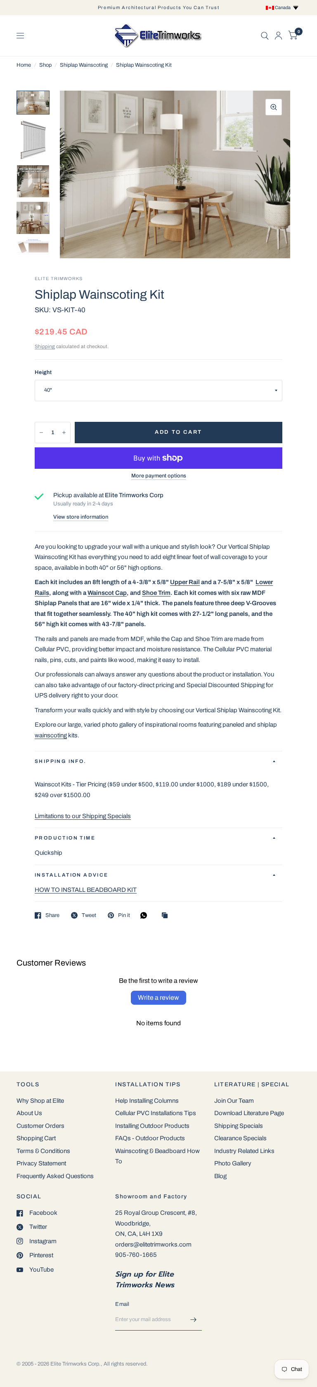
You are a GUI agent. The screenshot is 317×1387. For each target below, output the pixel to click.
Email (122, 1304)
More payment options (158, 476)
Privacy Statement (41, 1163)
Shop (45, 65)
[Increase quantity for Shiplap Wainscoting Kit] (64, 432)
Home (24, 65)
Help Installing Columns (147, 1100)
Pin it (124, 915)
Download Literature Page (249, 1113)
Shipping (45, 346)
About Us (29, 1113)
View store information (80, 517)
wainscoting (51, 735)
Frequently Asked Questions (55, 1176)
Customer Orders (40, 1126)
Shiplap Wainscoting (84, 65)
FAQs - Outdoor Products (150, 1138)
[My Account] (278, 35)
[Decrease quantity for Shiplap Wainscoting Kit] (41, 432)
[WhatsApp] (145, 915)
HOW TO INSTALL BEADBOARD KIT (86, 889)
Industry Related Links (244, 1151)
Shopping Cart (36, 1138)
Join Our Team (234, 1100)
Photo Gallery (232, 1163)
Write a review (158, 997)
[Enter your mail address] (193, 1320)
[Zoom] (273, 107)
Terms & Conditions (43, 1151)
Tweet (89, 915)
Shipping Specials (238, 1126)
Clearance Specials (240, 1138)
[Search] (265, 35)
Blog (220, 1176)
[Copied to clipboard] (166, 916)
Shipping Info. (61, 761)
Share (52, 915)
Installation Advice (72, 875)
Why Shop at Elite (40, 1100)
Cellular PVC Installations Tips (155, 1113)
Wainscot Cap (107, 592)
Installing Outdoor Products (152, 1126)
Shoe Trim (156, 592)
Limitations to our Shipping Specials (83, 816)
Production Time (65, 838)
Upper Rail (185, 582)
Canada (283, 7)
